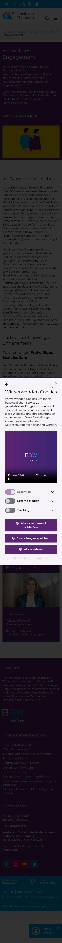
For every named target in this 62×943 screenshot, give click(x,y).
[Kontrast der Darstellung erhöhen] (6, 384)
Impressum (41, 558)
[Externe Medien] (56, 501)
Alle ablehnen (33, 549)
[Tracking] (56, 510)
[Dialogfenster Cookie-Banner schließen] (56, 384)
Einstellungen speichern (34, 538)
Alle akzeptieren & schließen (33, 525)
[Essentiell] (56, 492)
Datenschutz (22, 558)
